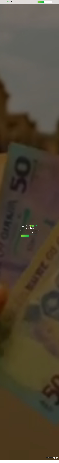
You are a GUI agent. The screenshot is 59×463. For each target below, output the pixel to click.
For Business (48, 1)
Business (25, 1)
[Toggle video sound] (54, 458)
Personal (20, 1)
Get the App (25, 235)
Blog (33, 1)
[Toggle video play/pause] (57, 458)
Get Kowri (40, 1)
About (29, 1)
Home (16, 1)
